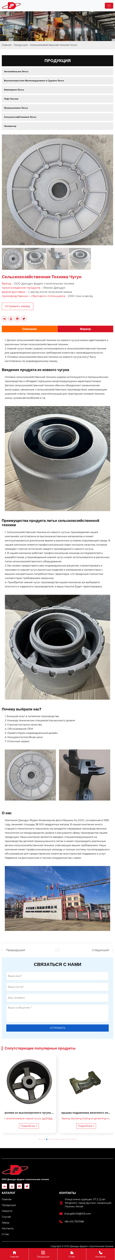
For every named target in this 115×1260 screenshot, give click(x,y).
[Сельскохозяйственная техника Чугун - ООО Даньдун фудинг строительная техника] (11, 5)
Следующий (100, 950)
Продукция (21, 45)
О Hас (72, 1254)
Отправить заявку (17, 306)
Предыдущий (15, 950)
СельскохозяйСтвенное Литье (20, 117)
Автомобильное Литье (16, 71)
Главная (7, 45)
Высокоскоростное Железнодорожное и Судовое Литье (34, 80)
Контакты (100, 1254)
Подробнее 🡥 (35, 1126)
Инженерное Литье (14, 89)
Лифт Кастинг (11, 98)
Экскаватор (10, 126)
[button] (39, 1139)
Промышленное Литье (16, 108)
